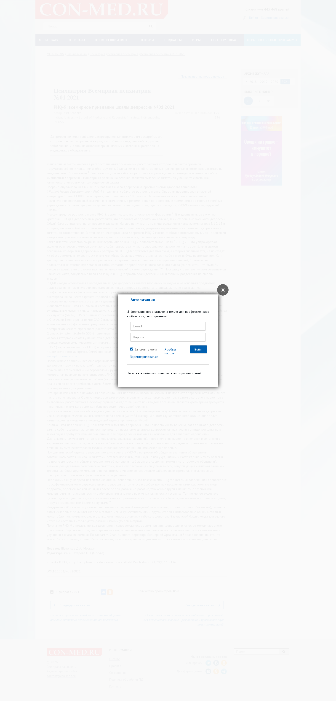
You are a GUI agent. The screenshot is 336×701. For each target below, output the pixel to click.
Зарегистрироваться (144, 357)
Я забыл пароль (170, 351)
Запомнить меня (146, 349)
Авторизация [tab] (143, 299)
